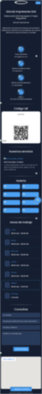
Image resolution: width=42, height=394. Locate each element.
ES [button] (37, 3)
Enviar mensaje (21, 349)
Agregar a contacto (21, 389)
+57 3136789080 (17, 85)
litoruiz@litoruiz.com (21, 57)
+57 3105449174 (17, 71)
